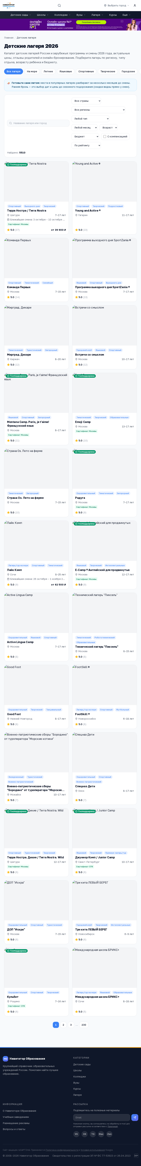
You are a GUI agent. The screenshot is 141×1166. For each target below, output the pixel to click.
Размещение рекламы (16, 1123)
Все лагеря (13, 71)
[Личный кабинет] (134, 5)
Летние (48, 71)
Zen (109, 1134)
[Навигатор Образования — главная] (9, 5)
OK (84, 1134)
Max (101, 1134)
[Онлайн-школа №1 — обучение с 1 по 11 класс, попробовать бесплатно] (70, 24)
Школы (41, 14)
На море (32, 71)
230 (84, 1024)
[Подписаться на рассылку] (134, 1117)
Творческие (107, 71)
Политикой (113, 1126)
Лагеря (95, 14)
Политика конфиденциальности (62, 1150)
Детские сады (19, 14)
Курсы (113, 14)
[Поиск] (59, 5)
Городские (128, 71)
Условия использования (93, 1150)
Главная (8, 37)
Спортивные (86, 71)
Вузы (80, 14)
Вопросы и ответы (14, 1129)
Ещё (125, 14)
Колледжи (61, 14)
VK (76, 1134)
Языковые (65, 71)
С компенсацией (117, 136)
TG (93, 1134)
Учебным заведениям (16, 1116)
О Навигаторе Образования (19, 1110)
